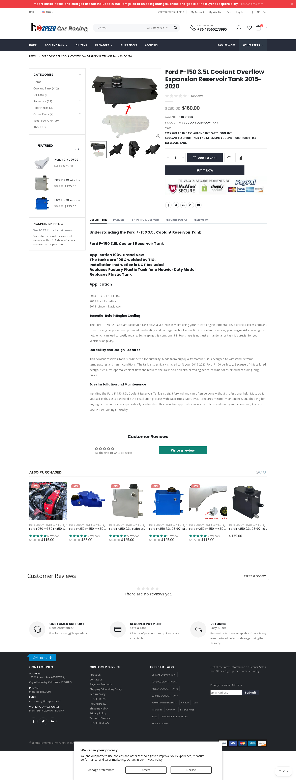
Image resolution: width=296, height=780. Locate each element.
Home (32, 56)
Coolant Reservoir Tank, (182, 138)
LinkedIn (183, 205)
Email (198, 205)
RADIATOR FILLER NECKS (174, 716)
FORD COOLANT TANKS (164, 681)
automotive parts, (206, 133)
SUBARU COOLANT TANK (165, 695)
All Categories (155, 28)
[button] (257, 472)
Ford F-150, (249, 138)
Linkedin (53, 721)
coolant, (226, 133)
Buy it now (205, 170)
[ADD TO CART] (60, 489)
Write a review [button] (183, 450)
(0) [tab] (201, 219)
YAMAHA (170, 709)
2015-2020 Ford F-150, (179, 133)
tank (183, 142)
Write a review (255, 576)
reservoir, (172, 142)
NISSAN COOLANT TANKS (165, 688)
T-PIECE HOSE (187, 709)
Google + (191, 205)
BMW (154, 716)
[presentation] (75, 149)
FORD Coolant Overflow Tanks (46, 524)
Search (175, 28)
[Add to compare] (240, 157)
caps (196, 702)
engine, (205, 138)
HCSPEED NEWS (160, 723)
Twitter (176, 205)
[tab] (98, 220)
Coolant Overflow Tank (164, 674)
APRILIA (185, 702)
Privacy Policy (153, 759)
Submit (250, 693)
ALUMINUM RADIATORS (164, 702)
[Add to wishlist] (229, 157)
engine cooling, (222, 138)
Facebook (168, 205)
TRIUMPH (157, 709)
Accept (146, 770)
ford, (238, 138)
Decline (191, 770)
